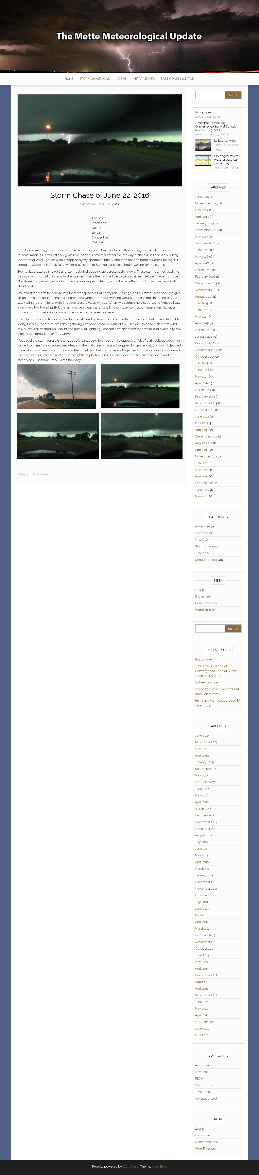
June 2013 (202, 416)
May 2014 (201, 376)
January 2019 (204, 223)
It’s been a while (225, 140)
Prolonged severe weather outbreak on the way (226, 159)
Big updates (203, 112)
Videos (121, 79)
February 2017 (205, 243)
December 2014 (206, 343)
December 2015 (206, 283)
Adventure (202, 526)
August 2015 (203, 296)
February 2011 (204, 483)
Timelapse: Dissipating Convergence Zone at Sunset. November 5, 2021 (215, 126)
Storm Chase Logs (95, 79)
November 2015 (206, 290)
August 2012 (203, 443)
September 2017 (206, 230)
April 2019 (202, 217)
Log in (199, 590)
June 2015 (202, 310)
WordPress (130, 1166)
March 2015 (203, 330)
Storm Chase (40, 474)
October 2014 (204, 356)
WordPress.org (205, 610)
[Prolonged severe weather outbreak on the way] (203, 160)
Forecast (201, 533)
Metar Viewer (144, 79)
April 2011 (201, 476)
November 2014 (206, 350)
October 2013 (204, 410)
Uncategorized (206, 560)
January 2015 (204, 336)
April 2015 (202, 323)
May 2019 (201, 210)
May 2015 (201, 316)
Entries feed (203, 596)
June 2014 (202, 370)
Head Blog (159, 1166)
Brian (115, 203)
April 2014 (202, 383)
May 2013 (201, 423)
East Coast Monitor (177, 79)
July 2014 (201, 363)
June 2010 (202, 490)
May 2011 (201, 470)
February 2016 (205, 276)
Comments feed (206, 603)
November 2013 (206, 403)
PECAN (200, 540)
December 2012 (206, 436)
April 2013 (202, 430)
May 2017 (201, 237)
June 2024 (202, 197)
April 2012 (202, 450)
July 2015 (201, 303)
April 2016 (202, 263)
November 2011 (206, 456)
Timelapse (202, 553)
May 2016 (201, 256)
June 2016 (202, 250)
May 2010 (201, 496)
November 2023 (206, 203)
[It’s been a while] (203, 144)
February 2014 (205, 396)
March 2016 (203, 270)
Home (69, 79)
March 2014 (203, 390)
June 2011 (202, 463)
